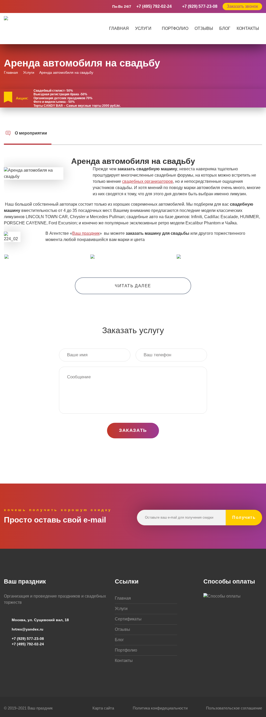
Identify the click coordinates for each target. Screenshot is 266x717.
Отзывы (204, 28)
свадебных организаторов (147, 181)
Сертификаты (128, 619)
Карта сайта (103, 708)
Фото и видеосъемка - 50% (54, 102)
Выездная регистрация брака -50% (60, 94)
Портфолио (175, 28)
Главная (119, 28)
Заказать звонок (242, 6)
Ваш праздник (85, 233)
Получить (244, 517)
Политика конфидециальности (160, 708)
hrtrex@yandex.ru (27, 629)
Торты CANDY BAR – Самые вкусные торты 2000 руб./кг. (77, 106)
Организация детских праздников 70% (63, 98)
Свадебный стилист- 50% (53, 90)
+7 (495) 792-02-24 (154, 6)
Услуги (143, 28)
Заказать (133, 430)
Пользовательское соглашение (234, 708)
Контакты (248, 28)
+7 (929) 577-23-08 (199, 6)
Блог (224, 28)
